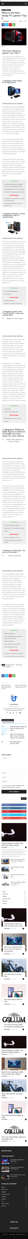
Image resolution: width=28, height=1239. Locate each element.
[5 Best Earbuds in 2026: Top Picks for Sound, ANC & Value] (5, 730)
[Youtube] (20, 713)
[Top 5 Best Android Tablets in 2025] (5, 876)
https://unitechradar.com (14, 706)
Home (3, 7)
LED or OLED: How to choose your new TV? (20, 686)
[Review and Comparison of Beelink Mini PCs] (5, 1169)
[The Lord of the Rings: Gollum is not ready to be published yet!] (5, 884)
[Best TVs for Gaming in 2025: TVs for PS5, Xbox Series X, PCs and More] (5, 736)
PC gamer (15, 60)
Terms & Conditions (20, 1234)
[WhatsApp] (13, 24)
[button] (2, 4)
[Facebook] (3, 24)
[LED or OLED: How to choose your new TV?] (5, 1176)
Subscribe (23, 818)
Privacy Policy (12, 1234)
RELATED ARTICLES (7, 720)
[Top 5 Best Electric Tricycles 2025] (5, 743)
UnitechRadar (6, 21)
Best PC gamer (19, 664)
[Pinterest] (10, 24)
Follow (23, 808)
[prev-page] (3, 749)
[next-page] (5, 749)
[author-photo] (14, 702)
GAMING (8, 10)
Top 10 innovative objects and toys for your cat (7, 687)
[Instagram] (10, 713)
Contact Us (5, 1234)
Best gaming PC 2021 (10, 664)
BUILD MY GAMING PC (6, 666)
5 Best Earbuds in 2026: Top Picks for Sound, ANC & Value (18, 728)
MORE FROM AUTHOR (8, 722)
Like (24, 804)
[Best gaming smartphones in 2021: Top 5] (5, 1161)
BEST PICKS (8, 7)
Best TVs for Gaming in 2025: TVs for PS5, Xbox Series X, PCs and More (17, 736)
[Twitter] (6, 24)
